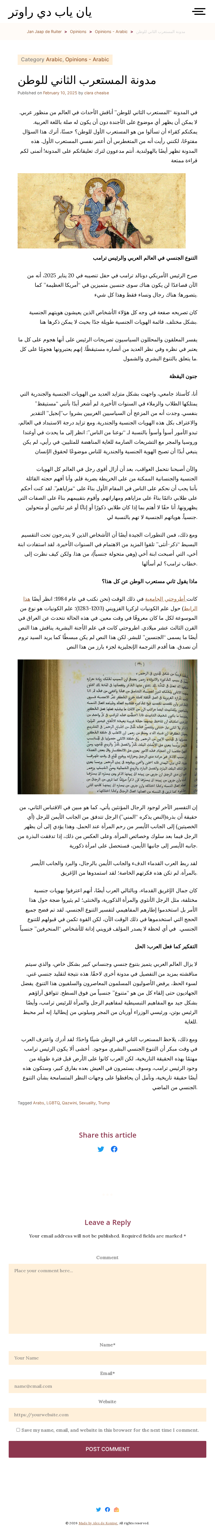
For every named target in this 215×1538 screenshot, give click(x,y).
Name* (107, 1344)
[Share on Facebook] (114, 1149)
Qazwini (69, 1102)
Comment (107, 1257)
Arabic (54, 59)
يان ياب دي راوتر (50, 11)
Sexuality (87, 1102)
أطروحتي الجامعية (165, 598)
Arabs (38, 1102)
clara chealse (96, 92)
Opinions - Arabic (111, 31)
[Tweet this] (101, 1149)
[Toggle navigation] (201, 13)
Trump (104, 1102)
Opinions (78, 31)
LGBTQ (53, 1102)
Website (107, 1401)
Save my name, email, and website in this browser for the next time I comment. (110, 1430)
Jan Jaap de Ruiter (44, 31)
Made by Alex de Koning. (98, 1523)
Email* (107, 1373)
